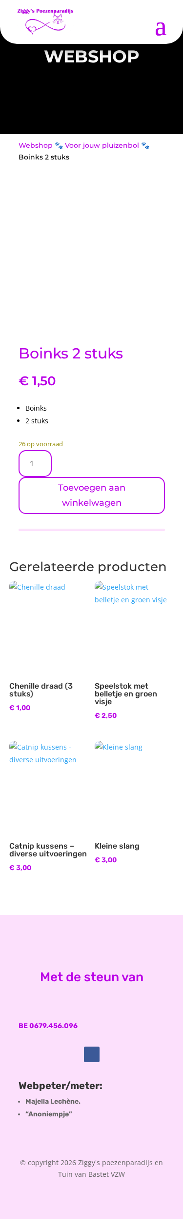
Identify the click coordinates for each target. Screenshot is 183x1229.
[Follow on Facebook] (92, 1054)
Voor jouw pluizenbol (102, 145)
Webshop (36, 145)
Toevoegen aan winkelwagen (91, 495)
